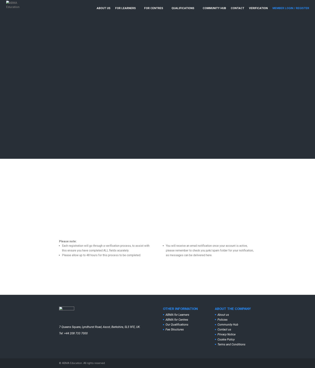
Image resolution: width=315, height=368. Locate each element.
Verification (258, 8)
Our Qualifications (177, 324)
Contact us (224, 329)
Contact (237, 8)
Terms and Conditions (231, 344)
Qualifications (183, 8)
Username (178, 169)
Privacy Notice (226, 334)
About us (103, 8)
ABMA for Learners (177, 314)
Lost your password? (208, 222)
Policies (222, 319)
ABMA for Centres (177, 319)
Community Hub (214, 8)
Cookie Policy (226, 339)
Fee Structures (175, 329)
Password (178, 184)
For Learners (125, 8)
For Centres (153, 8)
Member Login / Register (291, 8)
